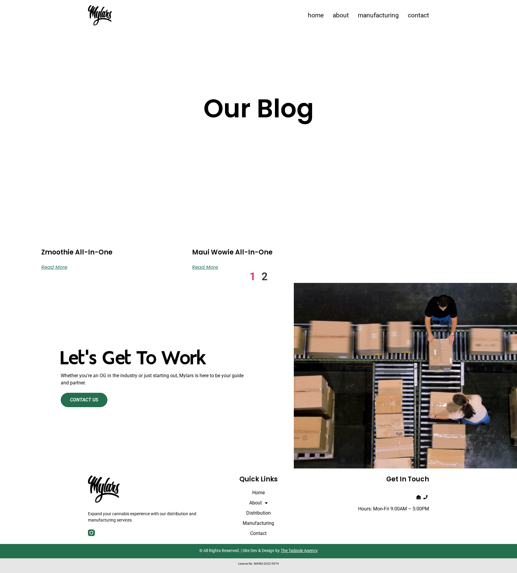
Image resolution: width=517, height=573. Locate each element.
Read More (54, 267)
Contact (418, 15)
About (341, 15)
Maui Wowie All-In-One (232, 252)
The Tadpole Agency (299, 550)
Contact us (84, 400)
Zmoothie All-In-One (76, 252)
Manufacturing (378, 15)
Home (316, 15)
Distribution (258, 513)
